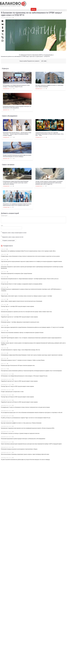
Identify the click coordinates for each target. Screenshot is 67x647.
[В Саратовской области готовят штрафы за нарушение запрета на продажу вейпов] (7, 282)
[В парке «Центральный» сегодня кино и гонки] (13, 389)
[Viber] (3, 37)
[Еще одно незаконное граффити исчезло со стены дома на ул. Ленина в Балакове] (49, 78)
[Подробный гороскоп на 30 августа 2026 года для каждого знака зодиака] (13, 400)
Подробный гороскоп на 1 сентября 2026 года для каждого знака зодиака (19, 316)
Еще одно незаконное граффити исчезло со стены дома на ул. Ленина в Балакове (21, 423)
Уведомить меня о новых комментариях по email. (14, 232)
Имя (2, 225)
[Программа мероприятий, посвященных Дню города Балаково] (7, 271)
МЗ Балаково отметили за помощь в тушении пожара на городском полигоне (20, 433)
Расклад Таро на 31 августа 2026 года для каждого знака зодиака (17, 386)
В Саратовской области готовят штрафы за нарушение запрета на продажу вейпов (21, 284)
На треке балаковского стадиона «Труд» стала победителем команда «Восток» (20, 349)
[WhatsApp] (3, 40)
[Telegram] (3, 30)
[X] (3, 34)
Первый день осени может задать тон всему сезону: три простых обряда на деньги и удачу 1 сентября (26, 296)
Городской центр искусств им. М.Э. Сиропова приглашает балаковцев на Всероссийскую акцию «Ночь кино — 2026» (49, 134)
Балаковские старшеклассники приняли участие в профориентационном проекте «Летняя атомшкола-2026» (28, 428)
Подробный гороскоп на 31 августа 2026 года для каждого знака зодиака (19, 381)
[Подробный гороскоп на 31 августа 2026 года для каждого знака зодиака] (13, 379)
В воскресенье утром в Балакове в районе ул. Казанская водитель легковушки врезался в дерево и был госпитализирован (31, 370)
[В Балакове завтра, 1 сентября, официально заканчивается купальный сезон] (7, 320)
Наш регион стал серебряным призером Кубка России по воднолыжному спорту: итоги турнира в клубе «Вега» (17, 204)
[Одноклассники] (3, 27)
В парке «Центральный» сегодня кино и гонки (12, 391)
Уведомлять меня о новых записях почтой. (12, 237)
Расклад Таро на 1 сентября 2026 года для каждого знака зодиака (17, 306)
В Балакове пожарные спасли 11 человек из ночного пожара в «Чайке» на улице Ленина (22, 360)
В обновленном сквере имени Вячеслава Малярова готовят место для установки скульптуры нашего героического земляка (15, 183)
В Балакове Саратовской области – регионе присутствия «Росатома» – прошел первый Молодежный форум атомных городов (17, 134)
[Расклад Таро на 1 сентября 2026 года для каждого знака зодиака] (7, 304)
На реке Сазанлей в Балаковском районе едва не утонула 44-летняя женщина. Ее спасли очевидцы (17, 155)
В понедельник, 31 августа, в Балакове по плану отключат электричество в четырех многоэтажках (25, 407)
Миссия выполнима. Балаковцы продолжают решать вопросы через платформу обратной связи (25, 454)
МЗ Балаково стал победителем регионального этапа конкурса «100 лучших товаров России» (16, 86)
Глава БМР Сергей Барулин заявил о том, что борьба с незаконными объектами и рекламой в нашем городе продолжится (31, 337)
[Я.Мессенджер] (3, 21)
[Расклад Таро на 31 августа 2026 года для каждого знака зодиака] (13, 384)
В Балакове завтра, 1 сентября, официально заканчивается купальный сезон (20, 322)
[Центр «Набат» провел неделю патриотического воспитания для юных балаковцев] (7, 299)
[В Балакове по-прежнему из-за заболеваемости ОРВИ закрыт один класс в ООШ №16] (13, 17)
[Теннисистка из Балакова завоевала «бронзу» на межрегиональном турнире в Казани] (7, 330)
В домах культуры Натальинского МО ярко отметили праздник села (18, 365)
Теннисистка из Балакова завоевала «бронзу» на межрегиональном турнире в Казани (22, 332)
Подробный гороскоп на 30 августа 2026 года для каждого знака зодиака (19, 402)
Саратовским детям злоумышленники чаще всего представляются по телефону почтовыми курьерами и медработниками (31, 261)
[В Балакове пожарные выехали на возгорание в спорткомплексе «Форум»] (13, 447)
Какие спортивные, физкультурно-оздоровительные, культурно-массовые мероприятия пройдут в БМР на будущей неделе (31, 443)
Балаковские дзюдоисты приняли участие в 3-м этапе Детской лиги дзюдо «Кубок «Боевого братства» (26, 311)
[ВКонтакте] (3, 24)
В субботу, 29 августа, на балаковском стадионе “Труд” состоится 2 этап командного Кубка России (25, 417)
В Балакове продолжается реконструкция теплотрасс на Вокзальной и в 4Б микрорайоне (17, 107)
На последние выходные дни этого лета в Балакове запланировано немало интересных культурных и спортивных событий (31, 412)
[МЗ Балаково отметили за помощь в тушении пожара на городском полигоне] (13, 431)
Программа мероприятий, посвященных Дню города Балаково (16, 273)
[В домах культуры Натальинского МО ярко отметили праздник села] (7, 363)
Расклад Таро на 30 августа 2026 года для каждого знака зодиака (17, 396)
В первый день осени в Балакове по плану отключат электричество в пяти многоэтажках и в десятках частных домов (30, 256)
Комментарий (4, 215)
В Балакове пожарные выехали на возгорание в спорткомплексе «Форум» (19, 449)
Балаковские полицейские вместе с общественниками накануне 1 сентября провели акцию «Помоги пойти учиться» (30, 278)
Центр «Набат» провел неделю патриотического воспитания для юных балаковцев (21, 301)
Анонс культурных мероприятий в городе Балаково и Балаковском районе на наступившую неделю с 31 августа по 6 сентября (32, 327)
